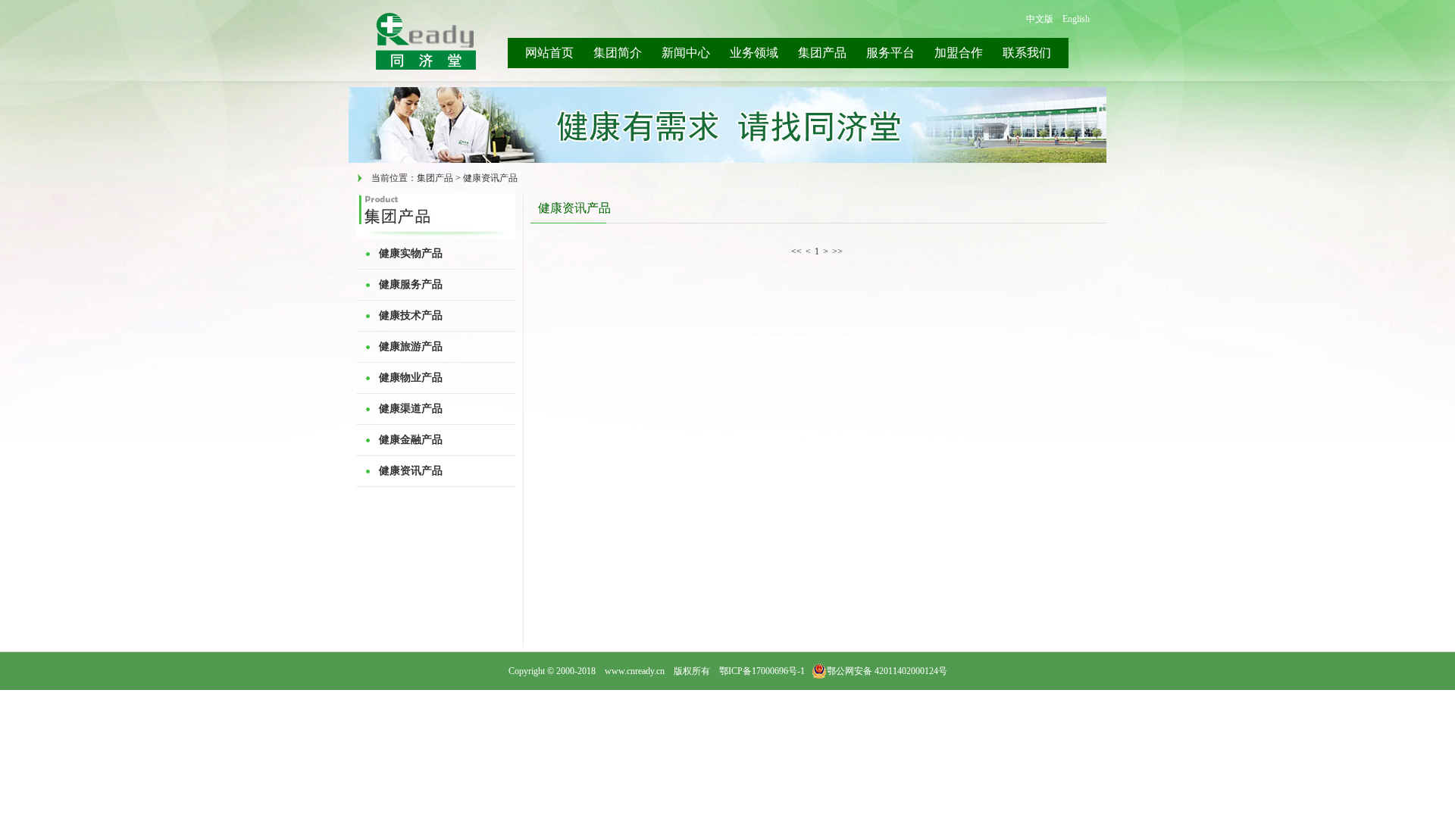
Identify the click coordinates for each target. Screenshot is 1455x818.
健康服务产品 (411, 284)
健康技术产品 (411, 315)
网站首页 (549, 52)
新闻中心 (686, 52)
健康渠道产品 (411, 408)
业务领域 (754, 52)
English (1076, 19)
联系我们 (1027, 52)
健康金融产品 (411, 439)
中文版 (1039, 19)
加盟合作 (958, 52)
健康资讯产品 (411, 470)
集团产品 (822, 52)
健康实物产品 (411, 253)
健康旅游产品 (411, 346)
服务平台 (890, 52)
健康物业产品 (411, 377)
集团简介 (617, 52)
